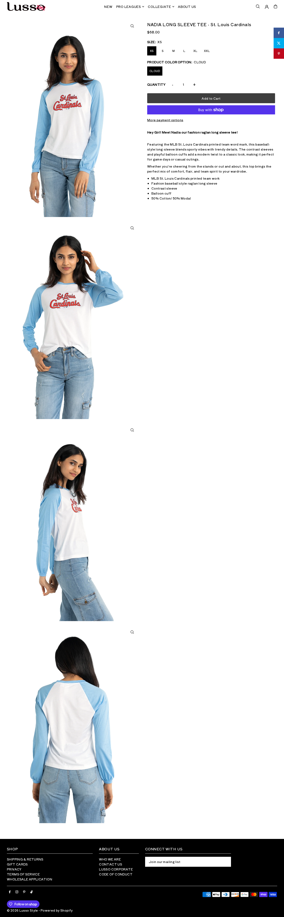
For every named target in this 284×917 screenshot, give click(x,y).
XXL (207, 51)
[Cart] (275, 6)
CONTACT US (110, 864)
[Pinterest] (24, 892)
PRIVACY (14, 869)
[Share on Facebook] (279, 33)
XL (195, 51)
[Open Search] (258, 6)
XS (152, 51)
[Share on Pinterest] (279, 53)
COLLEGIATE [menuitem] (159, 6)
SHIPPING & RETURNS (25, 859)
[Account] (267, 7)
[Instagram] (16, 892)
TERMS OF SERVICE (23, 874)
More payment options (165, 120)
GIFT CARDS (17, 864)
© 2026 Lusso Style (22, 910)
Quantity (156, 84)
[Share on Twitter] (279, 43)
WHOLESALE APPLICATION (29, 879)
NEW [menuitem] (108, 6)
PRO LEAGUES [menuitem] (128, 6)
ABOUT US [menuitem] (187, 6)
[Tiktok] (31, 892)
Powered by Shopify (57, 910)
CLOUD (154, 71)
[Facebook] (10, 892)
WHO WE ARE (110, 859)
